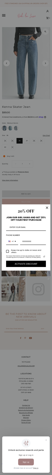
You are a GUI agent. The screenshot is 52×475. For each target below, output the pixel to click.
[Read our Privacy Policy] (44, 256)
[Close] (47, 207)
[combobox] (12, 241)
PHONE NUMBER (13, 235)
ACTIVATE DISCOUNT (26, 263)
